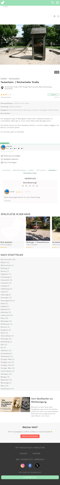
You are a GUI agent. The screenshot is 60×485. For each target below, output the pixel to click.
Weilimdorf (5, 380)
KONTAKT (24, 453)
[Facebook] (30, 467)
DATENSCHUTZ (27, 459)
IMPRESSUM (39, 459)
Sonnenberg (5, 353)
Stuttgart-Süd (6, 365)
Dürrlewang (5, 277)
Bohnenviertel (6, 265)
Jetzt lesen (45, 416)
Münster (4, 327)
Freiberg (4, 286)
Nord (2, 333)
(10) (6, 318)
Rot (2, 347)
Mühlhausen (5, 324)
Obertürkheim (6, 336)
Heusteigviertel (6, 300)
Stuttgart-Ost (6, 362)
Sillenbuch (5, 350)
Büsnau (3, 271)
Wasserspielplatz (14, 79)
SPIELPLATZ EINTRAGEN (30, 436)
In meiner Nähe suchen (30, 477)
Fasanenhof (5, 280)
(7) (10, 274)
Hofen (3, 303)
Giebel (3, 292)
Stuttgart (31, 170)
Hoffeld (3, 306)
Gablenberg (5, 289)
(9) (10, 321)
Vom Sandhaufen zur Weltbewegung (42, 400)
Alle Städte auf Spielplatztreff (30, 472)
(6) (10, 339)
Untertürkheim (6, 371)
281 (16, 148)
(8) (12, 315)
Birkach (3, 262)
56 (8, 148)
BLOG (30, 447)
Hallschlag (4, 295)
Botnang (4, 268)
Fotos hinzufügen (10, 162)
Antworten (7, 201)
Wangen (4, 377)
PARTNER (36, 453)
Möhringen (5, 321)
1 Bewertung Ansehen (6, 97)
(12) (6, 333)
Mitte (3, 318)
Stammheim (5, 356)
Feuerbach (5, 283)
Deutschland (6, 170)
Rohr (2, 344)
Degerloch (4, 274)
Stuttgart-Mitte (6, 359)
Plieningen (5, 339)
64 (12, 148)
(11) (12, 362)
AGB (17, 459)
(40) (13, 259)
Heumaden (5, 297)
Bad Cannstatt (41, 170)
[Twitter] (37, 467)
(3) (10, 297)
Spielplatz (4, 79)
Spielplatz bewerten (11, 159)
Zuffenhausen (6, 389)
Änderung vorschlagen (12, 156)
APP (17, 447)
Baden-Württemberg (19, 170)
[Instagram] (22, 467)
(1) (13, 265)
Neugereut (4, 330)
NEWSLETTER (39, 447)
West (2, 386)
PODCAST (23, 447)
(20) (6, 386)
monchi (9, 146)
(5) (10, 312)
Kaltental (4, 309)
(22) (10, 374)
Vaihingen (4, 374)
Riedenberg (5, 342)
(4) (10, 283)
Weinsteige (5, 383)
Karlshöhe (4, 312)
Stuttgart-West (6, 368)
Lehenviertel (5, 315)
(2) (8, 262)
